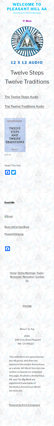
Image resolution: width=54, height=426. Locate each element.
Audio (40, 273)
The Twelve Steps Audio (21, 97)
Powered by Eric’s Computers (24, 405)
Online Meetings (26, 273)
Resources (15, 276)
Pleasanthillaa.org (13, 234)
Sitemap (27, 306)
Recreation (28, 276)
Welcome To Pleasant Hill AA (27, 6)
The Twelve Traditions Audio (24, 106)
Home (13, 273)
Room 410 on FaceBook (16, 227)
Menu (29, 21)
